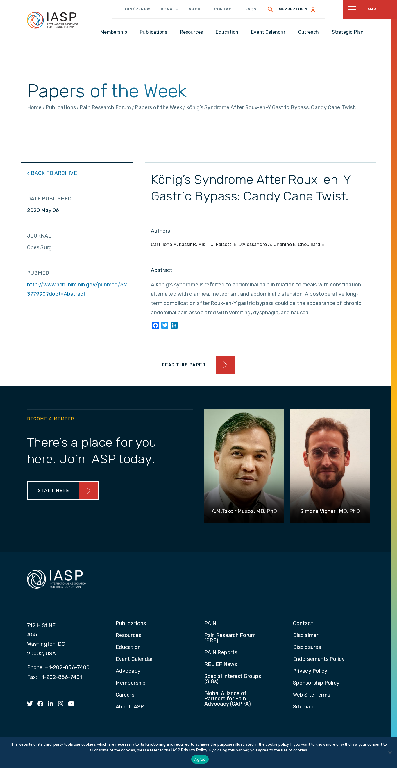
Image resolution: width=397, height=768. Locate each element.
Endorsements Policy (319, 659)
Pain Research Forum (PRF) (230, 638)
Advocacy (128, 671)
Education (128, 647)
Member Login (293, 9)
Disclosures (307, 647)
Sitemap (303, 707)
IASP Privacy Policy (189, 750)
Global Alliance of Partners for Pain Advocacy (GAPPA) (227, 699)
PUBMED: (39, 273)
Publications (131, 624)
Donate (169, 9)
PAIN (210, 624)
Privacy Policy (310, 671)
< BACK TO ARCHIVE (52, 173)
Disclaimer (305, 635)
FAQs (251, 9)
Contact (224, 9)
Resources (128, 635)
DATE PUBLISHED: (50, 198)
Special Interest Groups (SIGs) (232, 679)
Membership (131, 683)
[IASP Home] (53, 20)
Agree (199, 759)
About (196, 9)
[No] (390, 753)
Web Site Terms (311, 695)
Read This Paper (184, 364)
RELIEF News (220, 664)
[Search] (270, 9)
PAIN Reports (220, 653)
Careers (125, 695)
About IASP (130, 707)
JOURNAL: (40, 236)
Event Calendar (134, 659)
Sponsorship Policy (316, 683)
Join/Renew (136, 9)
